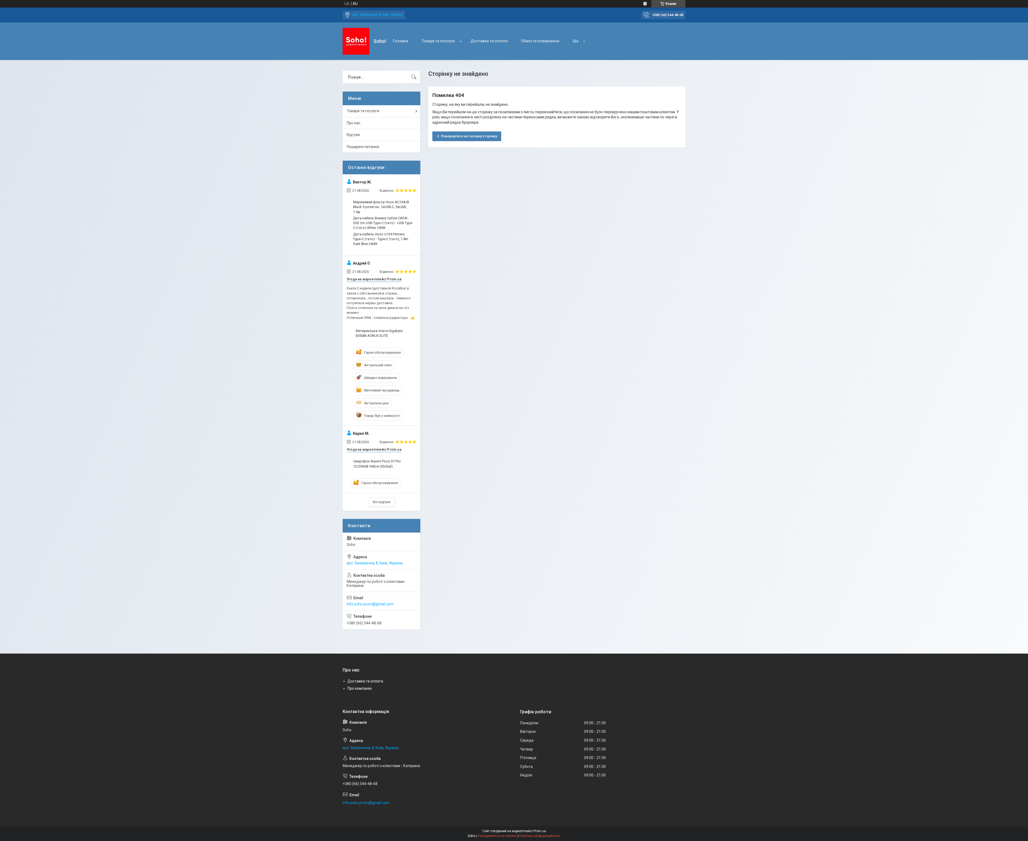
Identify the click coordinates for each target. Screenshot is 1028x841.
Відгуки (353, 135)
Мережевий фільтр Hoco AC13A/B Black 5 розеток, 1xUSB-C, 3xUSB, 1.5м (381, 207)
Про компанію (359, 688)
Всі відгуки (381, 502)
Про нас (353, 123)
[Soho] (356, 41)
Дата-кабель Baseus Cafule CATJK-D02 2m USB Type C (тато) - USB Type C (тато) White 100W (382, 223)
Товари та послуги (438, 41)
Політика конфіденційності (539, 836)
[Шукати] (413, 77)
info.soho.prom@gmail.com (370, 604)
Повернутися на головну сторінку (469, 136)
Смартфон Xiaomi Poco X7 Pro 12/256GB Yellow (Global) (377, 463)
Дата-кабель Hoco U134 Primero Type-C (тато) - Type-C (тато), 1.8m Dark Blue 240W (380, 239)
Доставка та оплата (489, 41)
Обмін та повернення (540, 41)
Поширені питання (363, 147)
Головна (400, 41)
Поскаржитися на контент (497, 836)
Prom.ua (540, 831)
